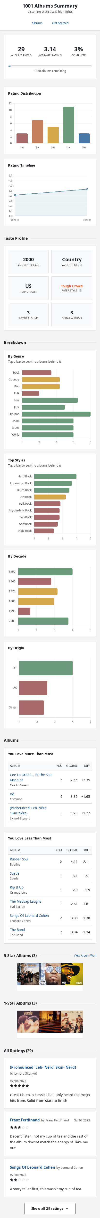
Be (12, 794)
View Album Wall (85, 955)
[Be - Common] (72, 974)
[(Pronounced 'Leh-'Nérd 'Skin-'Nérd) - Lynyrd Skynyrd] (28, 974)
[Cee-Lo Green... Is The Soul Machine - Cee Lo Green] (50, 974)
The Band (17, 929)
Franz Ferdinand (25, 1120)
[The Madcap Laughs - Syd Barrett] (50, 1022)
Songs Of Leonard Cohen (29, 915)
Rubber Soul (19, 859)
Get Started (60, 23)
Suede (14, 873)
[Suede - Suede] (28, 1022)
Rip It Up (17, 887)
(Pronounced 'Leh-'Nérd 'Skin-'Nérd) (43, 1067)
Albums (37, 23)
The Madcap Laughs (25, 901)
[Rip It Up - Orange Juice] (72, 1022)
